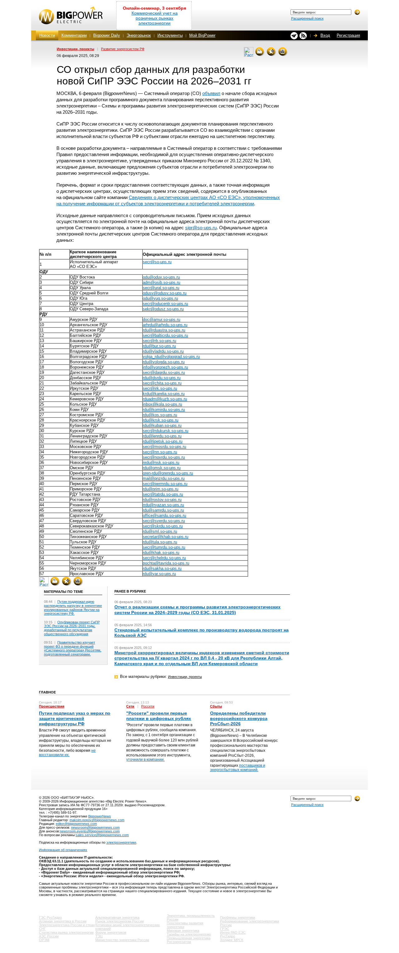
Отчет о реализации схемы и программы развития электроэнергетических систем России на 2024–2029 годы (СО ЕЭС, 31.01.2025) (197, 609)
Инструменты (170, 35)
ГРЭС (224, 929)
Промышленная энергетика (188, 938)
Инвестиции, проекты (75, 49)
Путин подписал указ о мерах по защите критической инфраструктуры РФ (74, 718)
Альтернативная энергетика (117, 917)
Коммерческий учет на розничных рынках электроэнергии (155, 18)
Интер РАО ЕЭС (233, 932)
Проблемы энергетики (237, 917)
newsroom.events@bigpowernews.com (90, 831)
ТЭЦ (99, 936)
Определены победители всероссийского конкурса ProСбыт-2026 (238, 718)
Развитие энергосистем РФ (122, 49)
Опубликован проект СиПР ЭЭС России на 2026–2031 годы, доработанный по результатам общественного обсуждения (72, 628)
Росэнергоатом (179, 942)
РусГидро (227, 936)
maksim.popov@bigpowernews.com (97, 820)
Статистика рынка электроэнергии (66, 932)
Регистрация (348, 35)
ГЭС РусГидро (50, 917)
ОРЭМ (44, 940)
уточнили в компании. (145, 759)
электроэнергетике (121, 842)
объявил (211, 93)
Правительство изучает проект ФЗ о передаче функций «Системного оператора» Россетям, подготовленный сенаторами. (72, 648)
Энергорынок (139, 35)
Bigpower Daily (106, 35)
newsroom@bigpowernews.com (95, 827)
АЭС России (49, 936)
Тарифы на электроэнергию (189, 934)
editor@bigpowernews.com (76, 824)
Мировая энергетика (183, 930)
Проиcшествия (51, 706)
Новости (47, 35)
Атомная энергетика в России (62, 921)
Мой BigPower (202, 35)
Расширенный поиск (307, 18)
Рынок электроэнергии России (119, 921)
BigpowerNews (99, 816)
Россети (147, 706)
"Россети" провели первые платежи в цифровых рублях (158, 716)
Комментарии (74, 35)
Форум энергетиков (110, 932)
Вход (325, 35)
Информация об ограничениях (63, 850)
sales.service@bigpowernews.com (102, 835)
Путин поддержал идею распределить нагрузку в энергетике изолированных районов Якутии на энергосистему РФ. (73, 607)
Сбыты (216, 706)
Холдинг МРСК (231, 940)
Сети (130, 706)
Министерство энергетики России (122, 940)
